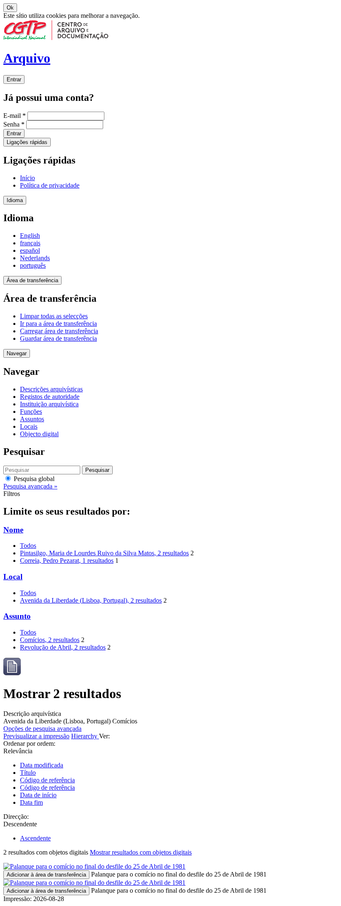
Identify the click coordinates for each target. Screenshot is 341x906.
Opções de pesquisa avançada (42, 728)
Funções (31, 411)
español (30, 250)
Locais (28, 426)
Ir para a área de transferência (58, 323)
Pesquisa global (33, 478)
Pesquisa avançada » (30, 486)
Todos (28, 545)
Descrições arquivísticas (51, 389)
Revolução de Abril (63, 647)
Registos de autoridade (49, 396)
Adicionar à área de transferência (46, 875)
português (33, 265)
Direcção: (16, 816)
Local (12, 576)
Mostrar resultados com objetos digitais (141, 852)
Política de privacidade (49, 185)
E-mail (14, 115)
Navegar (17, 353)
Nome (13, 529)
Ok (10, 8)
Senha (14, 124)
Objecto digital (39, 433)
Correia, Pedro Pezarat (67, 560)
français (30, 243)
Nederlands (35, 257)
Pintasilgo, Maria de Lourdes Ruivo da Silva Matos (104, 553)
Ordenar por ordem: (29, 743)
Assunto (17, 616)
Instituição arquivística (49, 404)
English (30, 235)
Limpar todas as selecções (54, 316)
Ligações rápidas (27, 142)
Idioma (15, 200)
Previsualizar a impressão (36, 736)
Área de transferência (32, 280)
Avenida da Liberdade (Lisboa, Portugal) (91, 600)
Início (27, 177)
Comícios (49, 639)
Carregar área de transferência (59, 331)
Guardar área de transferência (58, 338)
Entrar (14, 79)
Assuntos (32, 418)
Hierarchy (85, 736)
